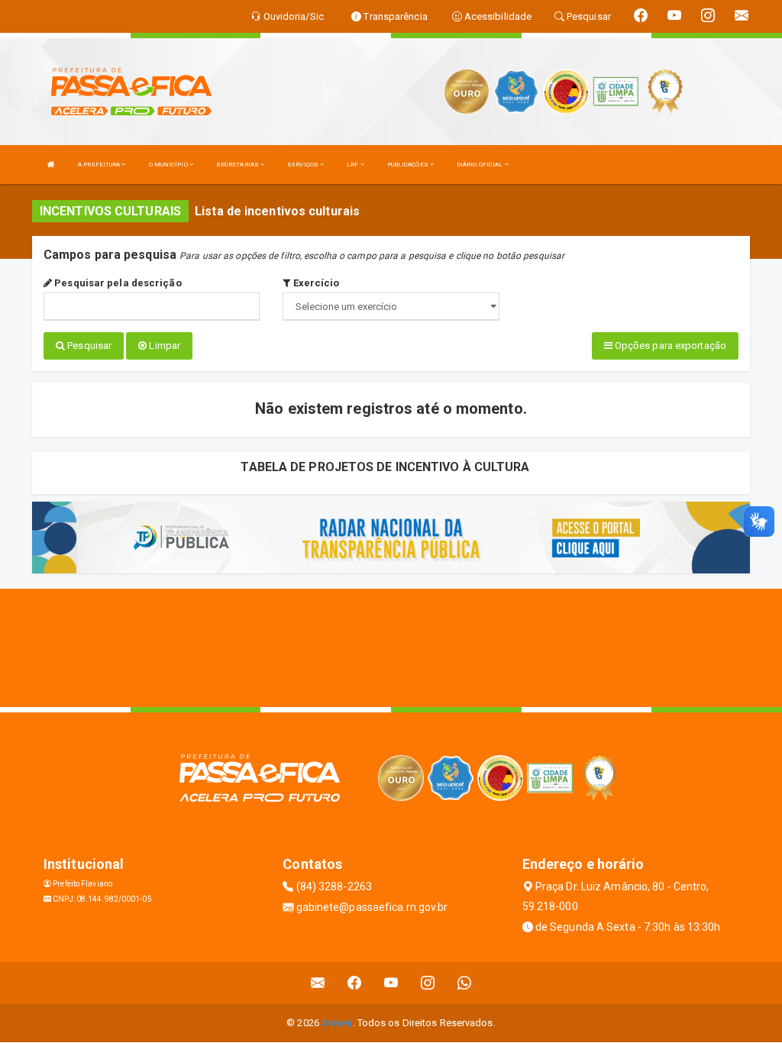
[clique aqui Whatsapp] (464, 983)
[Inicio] (51, 164)
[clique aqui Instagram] (428, 983)
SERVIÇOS (303, 164)
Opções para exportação (669, 345)
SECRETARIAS (238, 164)
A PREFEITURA (99, 164)
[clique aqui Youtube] (391, 983)
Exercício (314, 283)
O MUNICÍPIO (169, 164)
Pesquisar (88, 345)
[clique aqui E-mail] (318, 983)
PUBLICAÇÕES (408, 164)
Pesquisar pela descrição (117, 283)
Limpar (163, 345)
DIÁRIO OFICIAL (481, 164)
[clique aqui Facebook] (354, 983)
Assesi (337, 1022)
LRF (353, 164)
